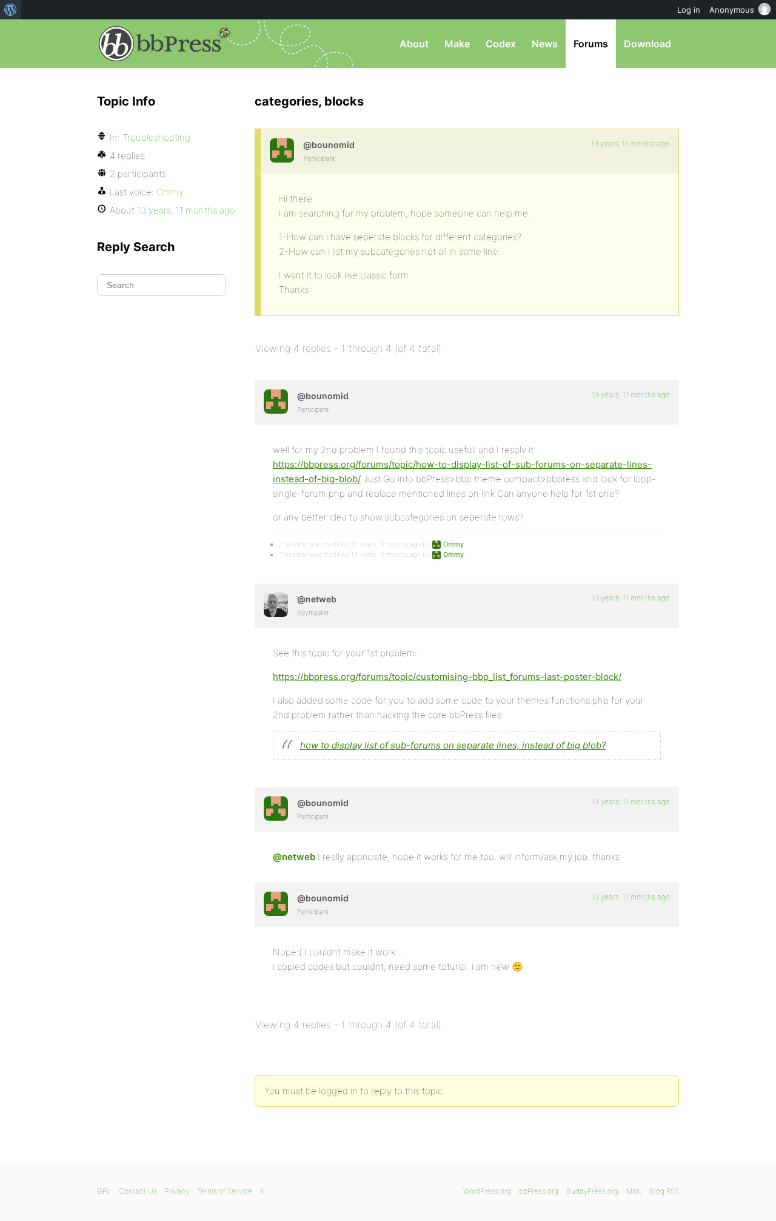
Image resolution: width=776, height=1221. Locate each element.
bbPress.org (160, 43)
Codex (501, 44)
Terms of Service (224, 1191)
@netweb (294, 857)
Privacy (177, 1191)
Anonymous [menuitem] (731, 10)
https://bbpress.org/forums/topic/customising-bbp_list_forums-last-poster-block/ (447, 676)
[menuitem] (10, 9)
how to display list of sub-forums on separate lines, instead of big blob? (453, 745)
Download (647, 44)
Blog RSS (664, 1191)
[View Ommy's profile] (282, 150)
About (414, 44)
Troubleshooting (156, 137)
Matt (633, 1191)
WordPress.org (487, 1191)
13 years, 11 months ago (630, 143)
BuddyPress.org (592, 1191)
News (545, 44)
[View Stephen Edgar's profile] (276, 605)
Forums (591, 44)
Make (457, 44)
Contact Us (138, 1191)
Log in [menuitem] (688, 10)
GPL (104, 1191)
